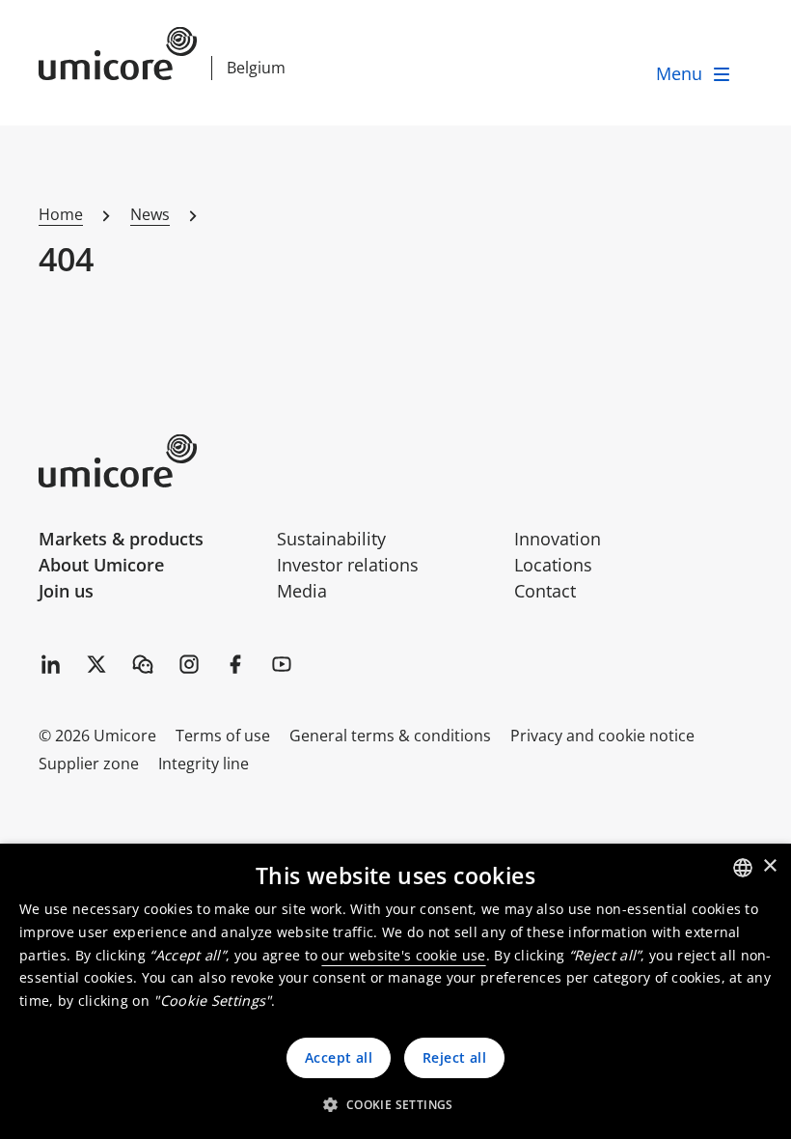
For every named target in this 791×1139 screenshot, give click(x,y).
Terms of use (223, 735)
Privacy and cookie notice (602, 735)
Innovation (557, 538)
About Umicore (101, 564)
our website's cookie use (403, 955)
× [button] (769, 866)
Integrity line (203, 763)
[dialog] (395, 991)
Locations (553, 564)
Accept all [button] (338, 1057)
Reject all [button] (454, 1057)
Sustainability (331, 538)
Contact (545, 590)
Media (302, 590)
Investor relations (348, 564)
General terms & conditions (390, 735)
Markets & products (121, 538)
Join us (66, 590)
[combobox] (742, 867)
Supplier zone (89, 763)
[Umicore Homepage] (150, 460)
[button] (395, 1104)
